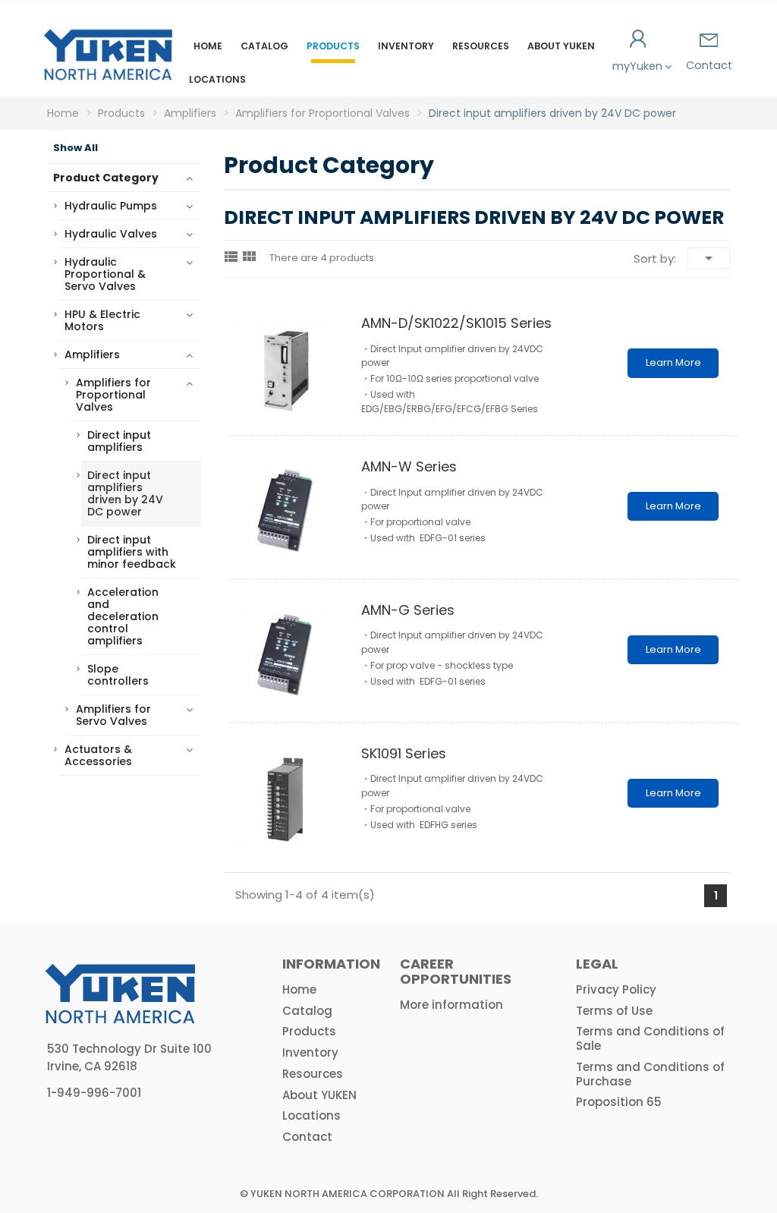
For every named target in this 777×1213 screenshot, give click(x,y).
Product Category (106, 177)
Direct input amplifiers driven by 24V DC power (125, 493)
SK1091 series (403, 753)
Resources (480, 45)
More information (451, 1005)
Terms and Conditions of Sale (650, 1038)
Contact (709, 65)
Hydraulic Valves (110, 233)
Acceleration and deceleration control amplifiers (123, 616)
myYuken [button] (638, 66)
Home (207, 45)
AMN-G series (408, 609)
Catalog (264, 45)
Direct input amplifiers (119, 441)
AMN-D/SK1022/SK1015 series (456, 322)
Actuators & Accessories (98, 755)
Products (333, 45)
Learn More (673, 362)
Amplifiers (92, 354)
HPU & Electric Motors (102, 320)
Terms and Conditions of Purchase (650, 1074)
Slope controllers (118, 674)
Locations (217, 79)
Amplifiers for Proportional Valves (113, 394)
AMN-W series (409, 466)
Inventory (406, 45)
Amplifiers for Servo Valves (113, 715)
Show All (75, 148)
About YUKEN (561, 45)
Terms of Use (614, 1011)
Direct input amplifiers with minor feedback (131, 552)
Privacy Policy (616, 989)
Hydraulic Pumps (110, 205)
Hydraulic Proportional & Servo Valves (105, 274)
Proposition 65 (619, 1102)
